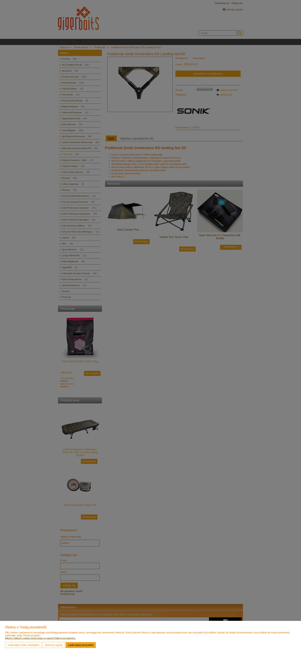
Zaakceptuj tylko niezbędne (23, 645)
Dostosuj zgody (54, 645)
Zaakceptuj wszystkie (80, 645)
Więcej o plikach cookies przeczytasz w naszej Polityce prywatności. (40, 638)
